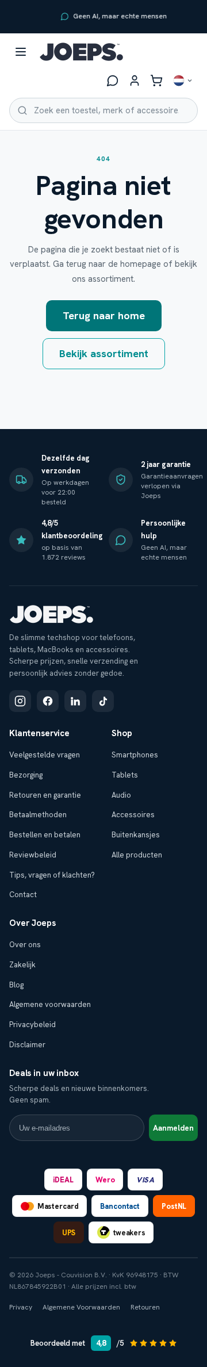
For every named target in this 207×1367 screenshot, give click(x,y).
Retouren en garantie (45, 795)
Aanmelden (173, 1128)
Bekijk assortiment (103, 353)
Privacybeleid (32, 1024)
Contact (23, 894)
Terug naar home (104, 315)
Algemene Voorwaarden (81, 1307)
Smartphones (135, 755)
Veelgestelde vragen (44, 755)
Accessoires (133, 815)
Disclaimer (27, 1045)
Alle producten (137, 855)
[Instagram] (20, 701)
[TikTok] (103, 701)
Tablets (125, 775)
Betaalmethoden (38, 815)
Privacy (20, 1307)
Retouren (145, 1307)
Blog (16, 985)
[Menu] (20, 51)
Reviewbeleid (32, 855)
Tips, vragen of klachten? (52, 875)
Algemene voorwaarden (50, 1004)
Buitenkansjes (136, 835)
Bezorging (26, 775)
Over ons (25, 944)
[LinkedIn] (75, 701)
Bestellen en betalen (44, 835)
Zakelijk (22, 965)
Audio (121, 795)
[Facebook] (48, 701)
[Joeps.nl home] (81, 52)
